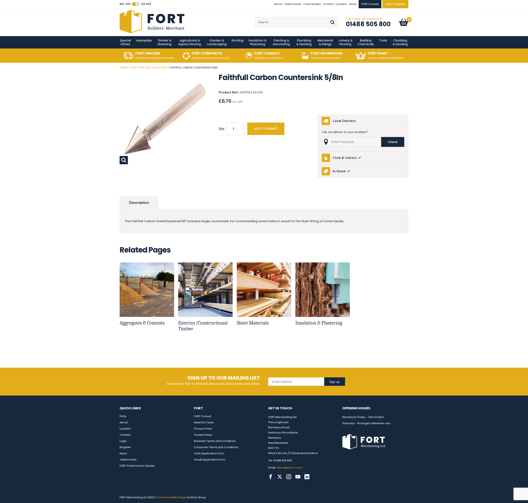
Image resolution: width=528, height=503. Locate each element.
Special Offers (125, 42)
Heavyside (144, 40)
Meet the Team (204, 422)
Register (125, 447)
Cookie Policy (203, 435)
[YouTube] (297, 476)
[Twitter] (279, 476)
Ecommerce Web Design (171, 497)
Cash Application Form (209, 453)
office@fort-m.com (289, 468)
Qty (221, 128)
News (353, 4)
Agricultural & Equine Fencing (189, 42)
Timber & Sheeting (164, 42)
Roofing (237, 40)
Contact (328, 4)
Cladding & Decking (400, 42)
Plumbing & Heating (304, 42)
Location (341, 4)
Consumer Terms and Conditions (216, 447)
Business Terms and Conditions (215, 441)
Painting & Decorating (281, 42)
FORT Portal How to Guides (137, 466)
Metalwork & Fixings (325, 42)
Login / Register (395, 4)
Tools (383, 40)
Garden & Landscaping (216, 42)
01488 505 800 (368, 24)
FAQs (123, 416)
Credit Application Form (209, 460)
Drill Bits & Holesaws (153, 67)
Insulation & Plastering (257, 42)
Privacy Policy (203, 429)
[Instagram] (288, 476)
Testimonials (292, 4)
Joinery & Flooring (345, 42)
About (278, 4)
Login (123, 441)
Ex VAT (146, 4)
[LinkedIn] (306, 476)
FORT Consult (202, 416)
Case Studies (312, 4)
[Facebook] (270, 476)
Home (123, 67)
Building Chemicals (366, 42)
